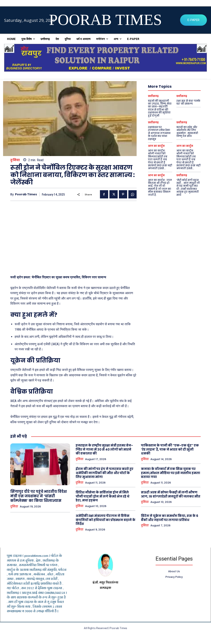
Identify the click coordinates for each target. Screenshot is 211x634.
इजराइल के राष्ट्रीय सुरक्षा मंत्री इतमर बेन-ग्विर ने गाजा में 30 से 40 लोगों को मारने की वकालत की (104, 449)
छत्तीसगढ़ (153, 96)
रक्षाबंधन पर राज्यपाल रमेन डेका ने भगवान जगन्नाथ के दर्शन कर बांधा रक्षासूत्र (159, 133)
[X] (113, 194)
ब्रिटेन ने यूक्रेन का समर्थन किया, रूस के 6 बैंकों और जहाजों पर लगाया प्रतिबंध (169, 518)
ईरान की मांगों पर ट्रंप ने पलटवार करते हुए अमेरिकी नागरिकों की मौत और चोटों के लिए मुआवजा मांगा (104, 473)
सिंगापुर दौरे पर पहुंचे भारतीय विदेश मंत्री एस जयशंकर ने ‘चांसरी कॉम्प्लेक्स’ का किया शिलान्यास (38, 496)
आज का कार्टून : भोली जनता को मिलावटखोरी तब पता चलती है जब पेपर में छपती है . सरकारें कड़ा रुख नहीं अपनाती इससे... (160, 159)
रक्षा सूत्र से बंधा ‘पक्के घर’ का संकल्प (188, 102)
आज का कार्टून (156, 146)
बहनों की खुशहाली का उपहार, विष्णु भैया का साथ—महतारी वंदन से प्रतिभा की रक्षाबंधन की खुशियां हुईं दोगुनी (159, 108)
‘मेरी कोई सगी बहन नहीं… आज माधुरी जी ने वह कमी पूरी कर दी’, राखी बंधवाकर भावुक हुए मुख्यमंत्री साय (188, 187)
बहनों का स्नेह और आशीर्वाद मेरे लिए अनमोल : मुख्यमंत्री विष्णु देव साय (187, 131)
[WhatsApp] (132, 194)
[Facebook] (104, 194)
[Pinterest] (123, 194)
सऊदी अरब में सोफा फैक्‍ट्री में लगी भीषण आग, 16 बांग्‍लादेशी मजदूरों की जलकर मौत (170, 494)
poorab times (26, 194)
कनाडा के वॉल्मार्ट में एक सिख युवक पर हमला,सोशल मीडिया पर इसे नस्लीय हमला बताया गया (170, 473)
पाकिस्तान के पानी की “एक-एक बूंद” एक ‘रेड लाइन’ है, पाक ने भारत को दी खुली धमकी (170, 449)
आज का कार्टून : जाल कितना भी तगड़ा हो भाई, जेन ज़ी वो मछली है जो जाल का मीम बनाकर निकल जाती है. (160, 187)
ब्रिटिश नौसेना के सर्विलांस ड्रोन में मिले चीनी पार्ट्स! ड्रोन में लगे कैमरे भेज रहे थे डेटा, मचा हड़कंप (102, 496)
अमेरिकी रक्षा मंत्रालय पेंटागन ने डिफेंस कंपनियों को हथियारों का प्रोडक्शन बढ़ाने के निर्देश (105, 520)
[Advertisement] (73, 236)
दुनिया (15, 160)
